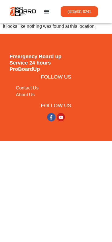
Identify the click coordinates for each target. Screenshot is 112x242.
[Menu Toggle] (46, 11)
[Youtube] (61, 117)
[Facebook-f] (51, 117)
